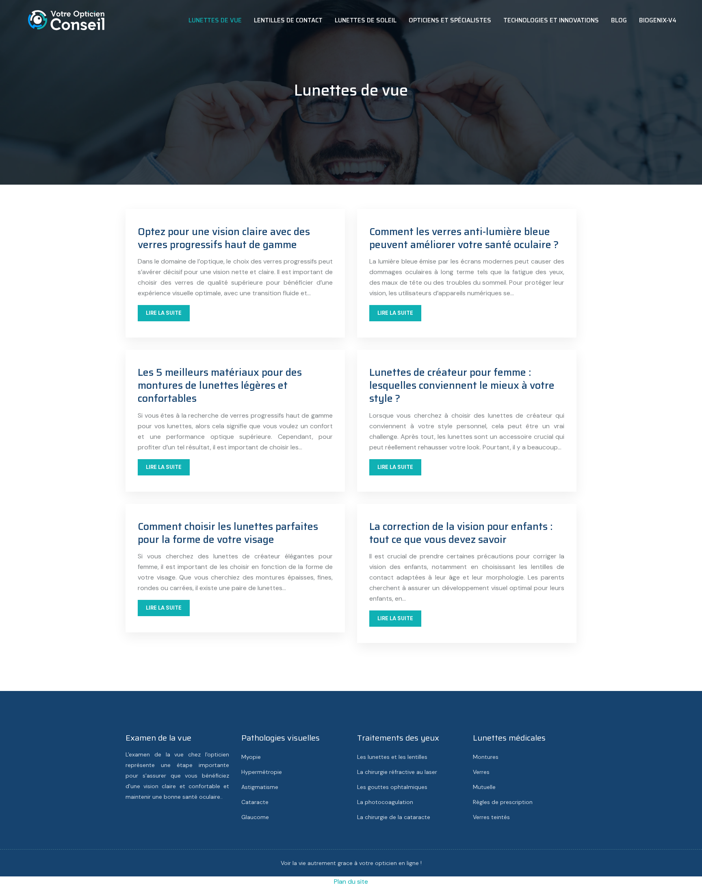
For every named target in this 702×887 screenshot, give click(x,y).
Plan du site (351, 881)
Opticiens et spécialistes (450, 20)
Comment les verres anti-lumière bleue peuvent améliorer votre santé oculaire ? (464, 238)
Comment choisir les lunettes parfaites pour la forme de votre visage (228, 533)
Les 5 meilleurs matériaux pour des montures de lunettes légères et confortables (220, 385)
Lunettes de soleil (365, 20)
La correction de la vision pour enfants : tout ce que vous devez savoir (460, 533)
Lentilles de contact (288, 20)
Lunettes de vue (215, 20)
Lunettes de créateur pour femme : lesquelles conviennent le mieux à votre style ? (462, 385)
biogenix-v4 (657, 20)
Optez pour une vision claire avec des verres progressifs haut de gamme (224, 238)
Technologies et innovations (551, 20)
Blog (619, 20)
